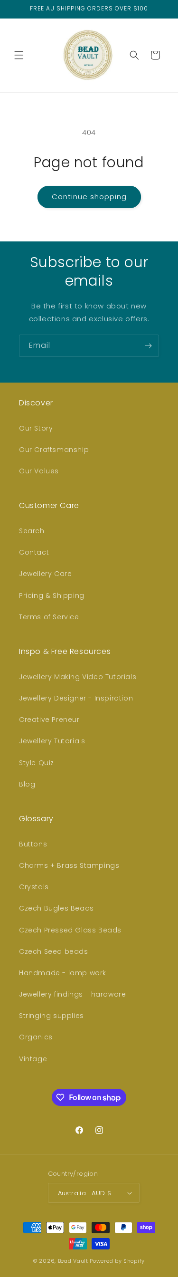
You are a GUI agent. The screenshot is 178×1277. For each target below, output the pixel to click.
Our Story (36, 428)
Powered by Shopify (117, 1261)
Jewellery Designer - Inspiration (76, 698)
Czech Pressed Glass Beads (70, 930)
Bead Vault (73, 1261)
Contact (34, 552)
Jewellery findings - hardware (72, 994)
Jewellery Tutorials (52, 741)
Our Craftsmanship (54, 449)
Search (32, 531)
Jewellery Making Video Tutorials (77, 677)
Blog (27, 784)
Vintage (33, 1059)
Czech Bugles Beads (56, 908)
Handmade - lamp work (62, 973)
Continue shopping (89, 197)
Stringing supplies (51, 1015)
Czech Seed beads (53, 951)
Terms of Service (49, 617)
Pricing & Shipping (51, 595)
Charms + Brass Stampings (69, 865)
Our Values (39, 471)
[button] (19, 55)
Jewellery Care (45, 573)
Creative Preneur (49, 719)
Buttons (33, 844)
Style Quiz (36, 763)
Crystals (34, 887)
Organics (36, 1037)
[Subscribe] (148, 346)
